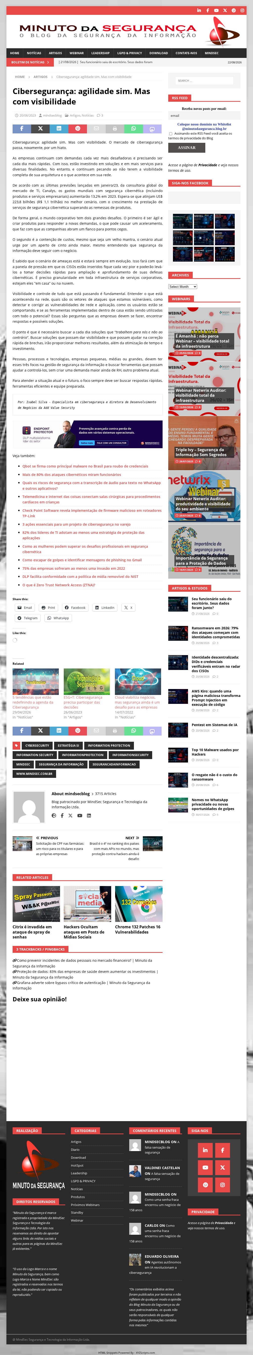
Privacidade (207, 165)
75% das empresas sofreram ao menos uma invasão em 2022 (73, 568)
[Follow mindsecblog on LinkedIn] (87, 815)
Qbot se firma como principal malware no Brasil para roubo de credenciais (85, 466)
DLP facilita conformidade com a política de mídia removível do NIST (80, 576)
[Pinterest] (233, 10)
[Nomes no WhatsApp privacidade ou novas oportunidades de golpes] (178, 805)
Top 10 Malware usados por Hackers (215, 752)
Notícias (34, 53)
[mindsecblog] (135, 1148)
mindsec (23, 764)
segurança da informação (61, 764)
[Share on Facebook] (22, 128)
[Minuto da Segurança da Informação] (126, 45)
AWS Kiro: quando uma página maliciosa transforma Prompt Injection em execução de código (216, 698)
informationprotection (83, 755)
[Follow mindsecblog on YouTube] (78, 815)
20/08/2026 (203, 643)
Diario (75, 1149)
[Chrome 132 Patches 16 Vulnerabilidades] (139, 904)
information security (34, 755)
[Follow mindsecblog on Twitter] (68, 815)
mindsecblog (52, 115)
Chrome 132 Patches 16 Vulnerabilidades (137, 929)
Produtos (78, 1197)
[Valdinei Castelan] (135, 1174)
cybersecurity (37, 745)
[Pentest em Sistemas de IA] (183, 254)
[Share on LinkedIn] (59, 128)
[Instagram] (242, 10)
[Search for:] (204, 80)
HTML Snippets (108, 1353)
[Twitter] (225, 10)
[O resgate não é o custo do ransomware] (178, 780)
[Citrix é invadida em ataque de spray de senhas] (36, 904)
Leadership (100, 53)
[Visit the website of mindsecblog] (54, 815)
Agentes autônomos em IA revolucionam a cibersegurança (155, 1267)
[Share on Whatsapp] (133, 128)
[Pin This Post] (77, 128)
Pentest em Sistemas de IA (214, 724)
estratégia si (68, 745)
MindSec (212, 53)
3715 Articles (105, 793)
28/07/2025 (186, 461)
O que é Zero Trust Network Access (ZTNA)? (58, 585)
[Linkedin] (199, 10)
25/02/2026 (186, 353)
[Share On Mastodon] (152, 128)
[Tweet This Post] (40, 128)
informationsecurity (130, 755)
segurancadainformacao (114, 764)
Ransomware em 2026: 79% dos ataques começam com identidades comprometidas (216, 632)
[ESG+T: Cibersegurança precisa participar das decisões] (87, 681)
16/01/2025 (186, 569)
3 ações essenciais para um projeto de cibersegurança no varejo (76, 524)
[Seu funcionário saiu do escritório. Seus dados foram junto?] (183, 221)
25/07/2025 (186, 515)
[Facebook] (207, 10)
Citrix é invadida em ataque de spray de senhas (32, 932)
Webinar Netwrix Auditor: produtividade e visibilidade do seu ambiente (203, 504)
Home (14, 53)
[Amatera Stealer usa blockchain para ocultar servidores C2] (225, 254)
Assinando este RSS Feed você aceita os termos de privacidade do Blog (200, 135)
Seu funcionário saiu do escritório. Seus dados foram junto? (212, 603)
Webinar (77, 53)
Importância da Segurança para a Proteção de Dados (202, 560)
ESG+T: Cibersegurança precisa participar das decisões (83, 702)
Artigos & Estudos (190, 588)
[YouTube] (216, 10)
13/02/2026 (186, 407)
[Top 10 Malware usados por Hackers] (178, 755)
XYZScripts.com (145, 1353)
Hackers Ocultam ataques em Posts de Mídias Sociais (84, 932)
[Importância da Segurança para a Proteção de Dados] (204, 551)
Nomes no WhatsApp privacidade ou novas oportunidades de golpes (213, 804)
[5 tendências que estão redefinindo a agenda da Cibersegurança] (36, 681)
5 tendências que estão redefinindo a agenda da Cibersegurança (33, 702)
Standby (77, 1212)
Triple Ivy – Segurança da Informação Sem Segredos (201, 452)
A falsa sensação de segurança (162, 1147)
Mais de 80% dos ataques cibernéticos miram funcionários (71, 474)
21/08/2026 (203, 614)
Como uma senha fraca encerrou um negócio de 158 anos (155, 1204)
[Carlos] (135, 1232)
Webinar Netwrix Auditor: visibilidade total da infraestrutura (201, 395)
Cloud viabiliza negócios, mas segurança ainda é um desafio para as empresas (137, 702)
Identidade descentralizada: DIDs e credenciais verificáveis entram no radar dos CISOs (216, 664)
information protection (109, 745)
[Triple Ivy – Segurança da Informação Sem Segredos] (204, 443)
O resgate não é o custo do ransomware (214, 777)
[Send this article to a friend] (96, 128)
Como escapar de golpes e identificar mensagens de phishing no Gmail (82, 560)
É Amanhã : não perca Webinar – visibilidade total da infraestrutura (202, 341)
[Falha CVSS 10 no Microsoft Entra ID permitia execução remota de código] (204, 221)
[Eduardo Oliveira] (135, 1263)
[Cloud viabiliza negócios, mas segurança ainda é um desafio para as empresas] (138, 681)
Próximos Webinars (85, 1205)
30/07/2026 (203, 814)
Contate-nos (186, 53)
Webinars (181, 298)
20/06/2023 (28, 115)
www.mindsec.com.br (34, 774)
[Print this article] (115, 128)
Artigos (55, 53)
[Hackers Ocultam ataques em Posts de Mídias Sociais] (87, 904)
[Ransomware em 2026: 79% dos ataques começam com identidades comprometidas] (183, 237)
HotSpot (77, 1165)
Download (158, 53)
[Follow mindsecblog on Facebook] (60, 815)
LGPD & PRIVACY (129, 53)
